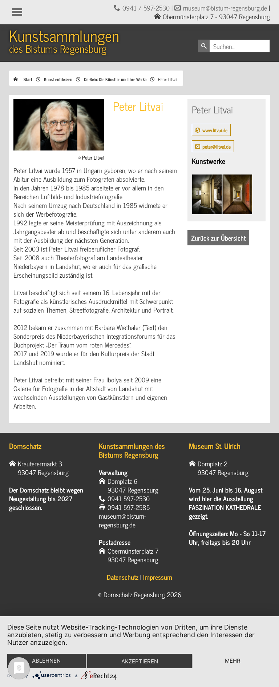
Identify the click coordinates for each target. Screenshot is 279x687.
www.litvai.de (214, 130)
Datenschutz (122, 576)
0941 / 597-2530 (146, 7)
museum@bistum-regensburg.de (225, 7)
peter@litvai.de (216, 146)
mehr (232, 660)
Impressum (157, 576)
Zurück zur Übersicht (218, 237)
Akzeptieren (139, 661)
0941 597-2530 (129, 498)
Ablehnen (46, 660)
